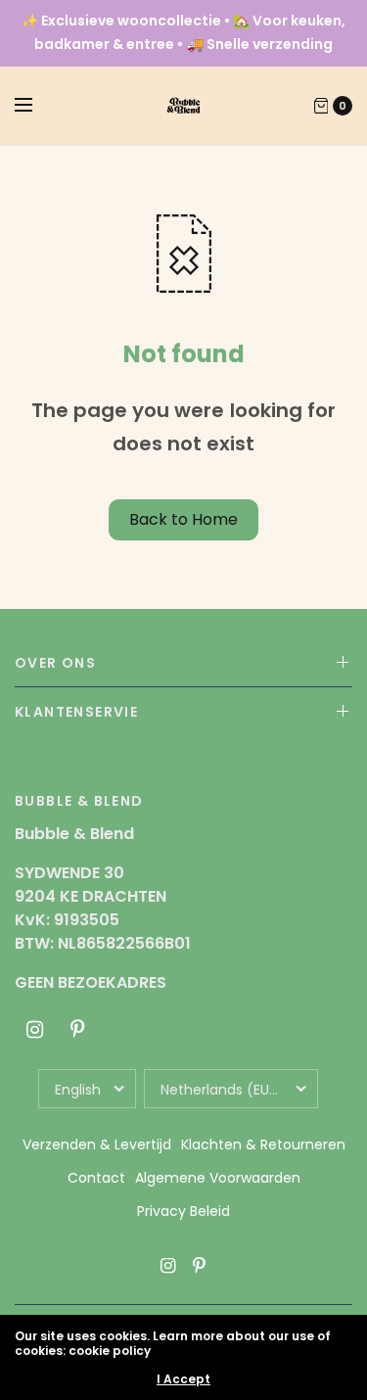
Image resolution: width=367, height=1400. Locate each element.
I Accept (183, 1379)
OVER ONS (55, 663)
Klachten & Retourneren (263, 1144)
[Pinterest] (77, 1030)
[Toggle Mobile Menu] (36, 105)
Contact (96, 1178)
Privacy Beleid (183, 1211)
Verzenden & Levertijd (97, 1144)
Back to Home (183, 519)
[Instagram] (34, 1030)
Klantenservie (76, 712)
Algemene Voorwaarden (217, 1178)
